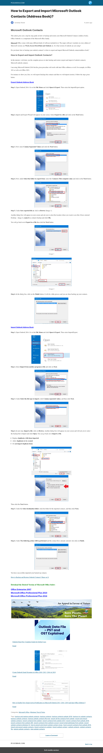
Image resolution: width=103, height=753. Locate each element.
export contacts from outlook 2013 (54, 721)
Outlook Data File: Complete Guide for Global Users (29, 642)
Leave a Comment (51, 735)
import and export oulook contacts (22, 727)
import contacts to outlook (43, 727)
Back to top (88, 744)
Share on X (45, 577)
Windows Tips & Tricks (37, 712)
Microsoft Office (24, 712)
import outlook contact (60, 727)
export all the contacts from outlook (62, 718)
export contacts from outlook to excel (46, 723)
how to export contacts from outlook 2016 (77, 725)
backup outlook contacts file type (39, 718)
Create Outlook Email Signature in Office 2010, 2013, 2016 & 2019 (34, 672)
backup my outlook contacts (82, 716)
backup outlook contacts (19, 718)
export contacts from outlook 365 (22, 723)
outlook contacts (73, 727)
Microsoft (14, 43)
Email (14, 646)
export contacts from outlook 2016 (77, 721)
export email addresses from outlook (71, 723)
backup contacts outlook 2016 (62, 716)
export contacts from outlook (32, 721)
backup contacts (45, 716)
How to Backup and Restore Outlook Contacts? (26, 577)
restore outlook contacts (22, 729)
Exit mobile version (51, 750)
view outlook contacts (37, 729)
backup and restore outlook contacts (27, 716)
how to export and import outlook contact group (46, 725)
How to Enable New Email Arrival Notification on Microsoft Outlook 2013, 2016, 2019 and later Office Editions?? (49, 703)
